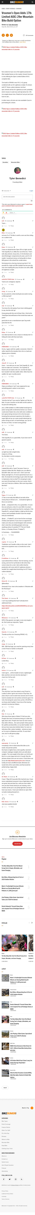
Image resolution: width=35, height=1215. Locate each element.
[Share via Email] (11, 35)
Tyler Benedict (13, 24)
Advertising (5, 1171)
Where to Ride (5, 1139)
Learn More (22, 42)
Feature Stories (6, 1127)
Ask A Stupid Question (8, 1165)
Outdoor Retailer (13, 989)
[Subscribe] (21, 1179)
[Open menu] (2, 2)
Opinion (11, 1057)
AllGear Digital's (15, 1185)
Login (31, 190)
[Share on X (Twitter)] (7, 35)
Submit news (5, 1162)
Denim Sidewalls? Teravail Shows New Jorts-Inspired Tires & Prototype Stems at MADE (13, 908)
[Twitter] (9, 1179)
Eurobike (5, 162)
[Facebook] (3, 1179)
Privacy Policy (5, 1191)
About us (4, 1156)
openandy (5, 743)
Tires (11, 1001)
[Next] (32, 922)
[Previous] (29, 922)
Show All (5, 1087)
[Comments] (24, 35)
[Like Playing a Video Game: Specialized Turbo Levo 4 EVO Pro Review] (5, 1034)
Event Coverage (6, 1124)
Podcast (4, 1168)
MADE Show (12, 1043)
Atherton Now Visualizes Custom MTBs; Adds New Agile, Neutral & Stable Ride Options (21, 1075)
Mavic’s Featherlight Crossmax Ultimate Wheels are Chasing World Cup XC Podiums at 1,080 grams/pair (13, 888)
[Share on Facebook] (3, 35)
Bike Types (5, 1121)
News (3, 953)
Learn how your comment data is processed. (17, 205)
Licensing (4, 1196)
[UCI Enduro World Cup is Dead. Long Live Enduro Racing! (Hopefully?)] (5, 1061)
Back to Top (25, 1108)
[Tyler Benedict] (17, 171)
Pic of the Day (5, 1133)
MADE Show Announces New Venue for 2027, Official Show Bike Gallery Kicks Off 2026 (20, 1048)
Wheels (11, 975)
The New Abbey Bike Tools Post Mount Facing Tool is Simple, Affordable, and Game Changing (12, 868)
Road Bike (4, 1145)
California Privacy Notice (7, 1193)
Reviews (11, 1031)
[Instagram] (15, 1179)
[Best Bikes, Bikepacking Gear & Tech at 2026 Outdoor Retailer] (5, 992)
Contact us (4, 1159)
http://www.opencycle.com (16, 760)
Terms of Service (5, 1199)
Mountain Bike (15, 162)
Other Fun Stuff (6, 1130)
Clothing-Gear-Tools (7, 1148)
